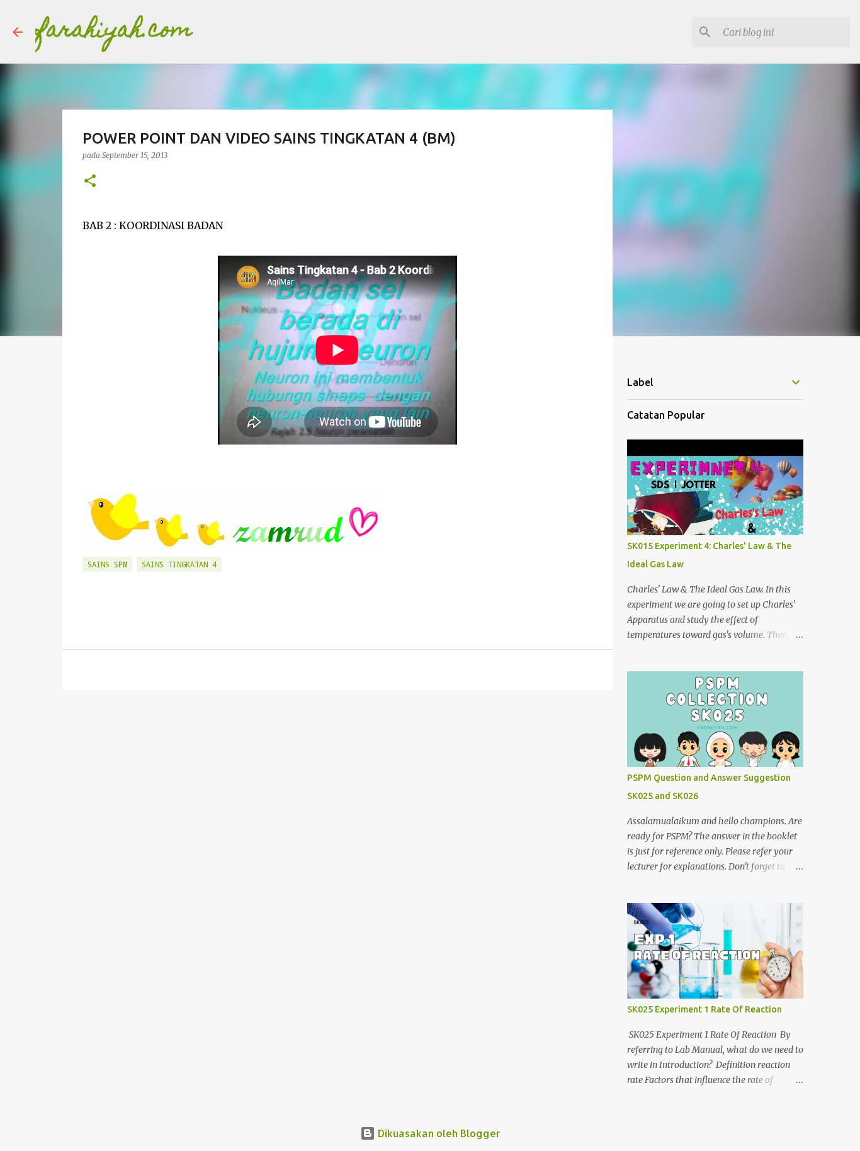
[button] (90, 181)
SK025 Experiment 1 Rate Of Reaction (704, 1009)
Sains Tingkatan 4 (179, 564)
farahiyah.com (114, 31)
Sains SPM (107, 564)
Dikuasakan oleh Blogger (438, 1133)
